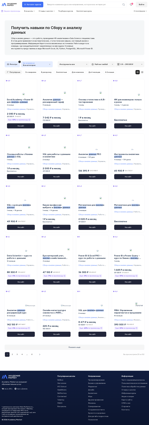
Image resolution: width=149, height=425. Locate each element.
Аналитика (92, 393)
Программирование (96, 380)
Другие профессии (95, 400)
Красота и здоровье (96, 413)
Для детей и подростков (98, 416)
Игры (90, 396)
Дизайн (91, 390)
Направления (94, 376)
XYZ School (61, 386)
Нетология (61, 383)
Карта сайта (127, 400)
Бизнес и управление (96, 383)
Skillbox (60, 380)
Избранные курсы (129, 393)
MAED (59, 403)
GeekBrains (61, 390)
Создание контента (96, 410)
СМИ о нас (126, 403)
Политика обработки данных (134, 386)
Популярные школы (66, 376)
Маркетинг (92, 386)
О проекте (126, 406)
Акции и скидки (128, 396)
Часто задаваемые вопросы (133, 380)
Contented (61, 396)
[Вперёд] (39, 354)
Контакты (126, 410)
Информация (127, 376)
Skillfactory (62, 393)
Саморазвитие (94, 406)
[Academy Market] (9, 4)
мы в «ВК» (8, 389)
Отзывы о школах (129, 390)
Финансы (92, 403)
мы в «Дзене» (22, 389)
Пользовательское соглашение (134, 383)
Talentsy (60, 400)
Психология (93, 420)
